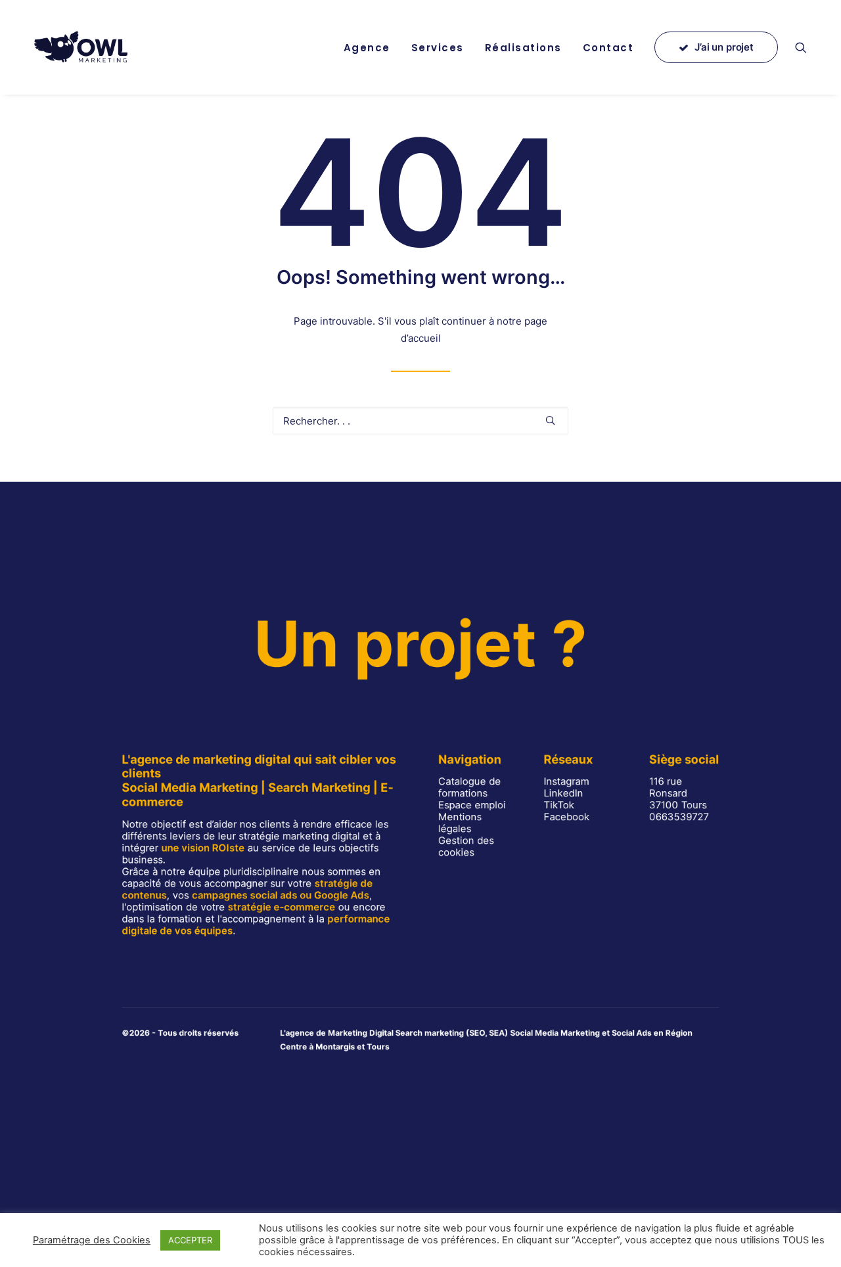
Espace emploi (472, 805)
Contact (608, 48)
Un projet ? (420, 643)
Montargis (335, 1046)
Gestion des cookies (466, 846)
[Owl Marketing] (81, 47)
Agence (367, 48)
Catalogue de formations (469, 787)
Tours (378, 1046)
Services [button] (437, 48)
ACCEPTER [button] (190, 1240)
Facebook (567, 817)
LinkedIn (563, 793)
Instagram (566, 781)
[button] (807, 47)
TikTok (559, 805)
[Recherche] (420, 420)
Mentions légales (460, 823)
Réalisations (523, 48)
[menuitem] (366, 47)
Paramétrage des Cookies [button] (91, 1240)
